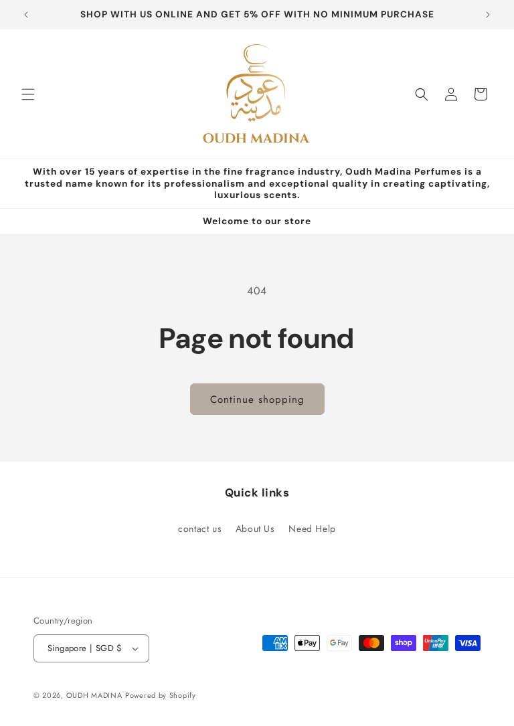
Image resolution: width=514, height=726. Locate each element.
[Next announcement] (488, 14)
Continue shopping (257, 399)
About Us (255, 528)
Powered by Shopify (160, 695)
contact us (200, 528)
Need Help (311, 528)
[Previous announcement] (26, 14)
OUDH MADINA (94, 695)
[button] (28, 94)
